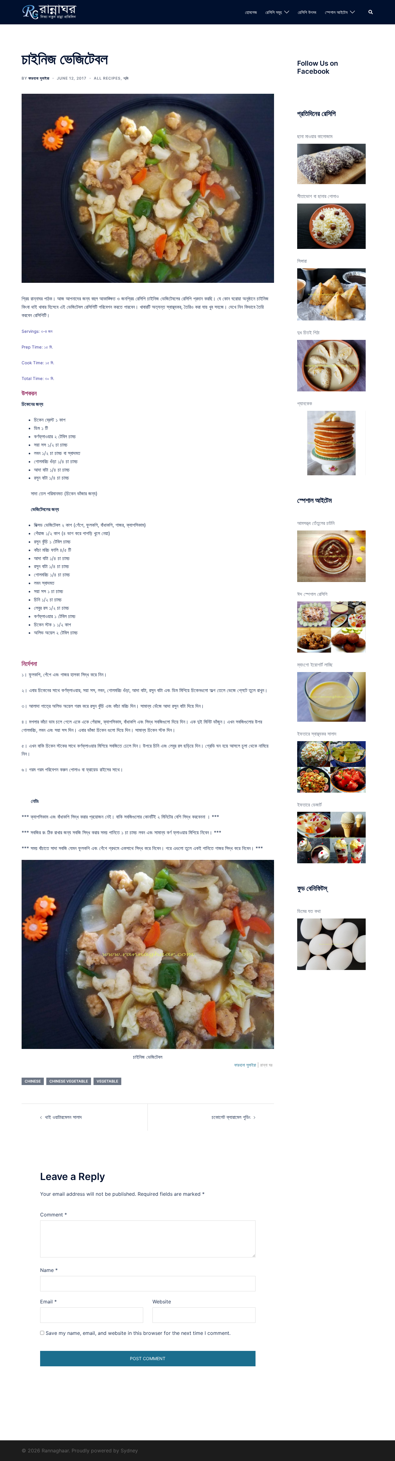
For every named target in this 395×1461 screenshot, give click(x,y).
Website (161, 1301)
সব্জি (126, 78)
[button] (370, 12)
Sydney (129, 1450)
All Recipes (107, 78)
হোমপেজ (251, 12)
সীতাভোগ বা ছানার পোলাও (318, 196)
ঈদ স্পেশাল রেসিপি (312, 594)
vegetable (107, 1081)
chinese (33, 1081)
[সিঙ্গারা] (331, 294)
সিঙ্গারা (302, 261)
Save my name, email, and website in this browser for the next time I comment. (138, 1333)
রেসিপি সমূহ (273, 12)
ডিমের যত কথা (309, 911)
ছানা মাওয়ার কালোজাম (314, 136)
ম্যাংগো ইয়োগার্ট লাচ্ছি (315, 665)
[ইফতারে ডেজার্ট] (331, 837)
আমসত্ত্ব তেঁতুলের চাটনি (316, 523)
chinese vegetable (68, 1081)
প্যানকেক (304, 403)
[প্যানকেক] (331, 443)
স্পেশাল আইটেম (336, 12)
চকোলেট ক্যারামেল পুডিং (231, 1117)
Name (49, 1270)
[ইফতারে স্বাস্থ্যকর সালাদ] (331, 767)
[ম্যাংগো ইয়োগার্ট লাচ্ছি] (331, 697)
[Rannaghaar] (50, 12)
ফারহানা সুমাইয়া (38, 78)
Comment (53, 1214)
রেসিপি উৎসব (307, 12)
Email (48, 1301)
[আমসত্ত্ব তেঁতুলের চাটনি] (331, 556)
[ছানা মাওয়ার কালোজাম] (331, 164)
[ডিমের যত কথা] (331, 944)
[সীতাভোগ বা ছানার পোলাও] (331, 226)
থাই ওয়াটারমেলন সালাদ (63, 1117)
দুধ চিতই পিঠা (308, 332)
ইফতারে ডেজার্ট (309, 805)
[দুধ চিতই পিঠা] (331, 365)
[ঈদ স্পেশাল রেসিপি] (331, 627)
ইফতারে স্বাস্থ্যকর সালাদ (316, 734)
